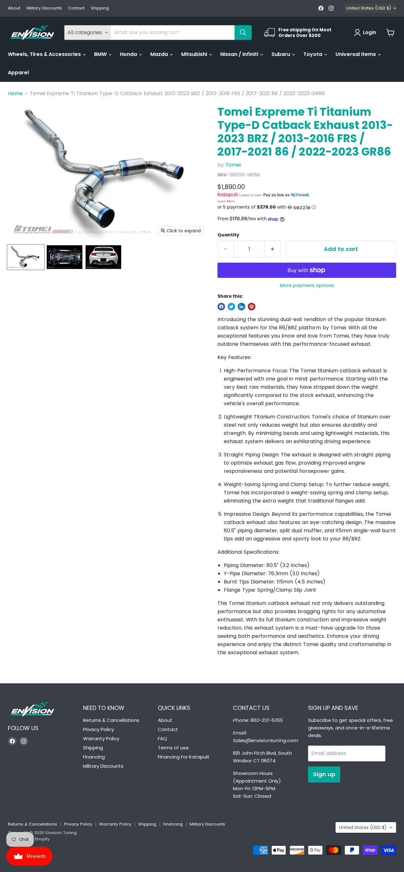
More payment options (307, 285)
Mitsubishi (194, 54)
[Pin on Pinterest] (251, 306)
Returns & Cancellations (111, 720)
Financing (94, 756)
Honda (129, 54)
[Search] (243, 32)
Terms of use (173, 747)
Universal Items (356, 54)
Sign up (324, 774)
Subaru (281, 54)
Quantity (228, 234)
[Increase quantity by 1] (272, 249)
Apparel (18, 72)
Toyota (313, 54)
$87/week (300, 195)
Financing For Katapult (184, 756)
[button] (306, 207)
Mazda (159, 54)
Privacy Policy (98, 729)
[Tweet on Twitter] (231, 306)
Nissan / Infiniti (239, 54)
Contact (76, 8)
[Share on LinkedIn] (241, 306)
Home (15, 93)
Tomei (233, 164)
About (14, 8)
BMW (101, 54)
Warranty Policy (101, 738)
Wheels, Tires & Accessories (45, 54)
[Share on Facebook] (221, 306)
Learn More (226, 201)
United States (368, 8)
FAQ (162, 738)
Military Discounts (44, 8)
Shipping (100, 8)
